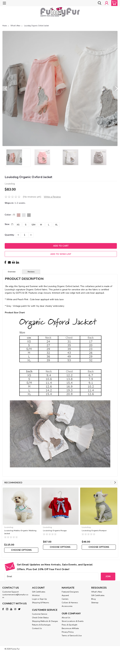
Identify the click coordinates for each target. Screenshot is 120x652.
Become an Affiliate (70, 628)
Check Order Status (40, 617)
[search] (99, 3)
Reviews (31, 272)
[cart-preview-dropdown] (114, 3)
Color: (10, 214)
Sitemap (94, 602)
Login (34, 599)
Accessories (67, 606)
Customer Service (39, 614)
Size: (9, 224)
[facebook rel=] (3, 609)
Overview (11, 272)
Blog (93, 599)
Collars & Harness (70, 602)
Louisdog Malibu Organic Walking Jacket (20, 532)
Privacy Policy (68, 632)
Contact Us (37, 628)
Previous (4, 88)
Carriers (65, 599)
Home (4, 26)
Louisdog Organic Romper (94, 530)
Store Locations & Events (73, 621)
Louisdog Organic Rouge (55, 530)
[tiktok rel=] (15, 609)
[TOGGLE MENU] (4, 3)
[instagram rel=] (7, 609)
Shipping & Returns (40, 602)
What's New (15, 26)
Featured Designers (70, 592)
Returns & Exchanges (41, 625)
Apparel (65, 595)
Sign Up (43, 599)
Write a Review (52, 197)
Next (115, 88)
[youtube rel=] (11, 609)
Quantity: (9, 234)
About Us (66, 617)
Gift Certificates (38, 592)
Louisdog (8, 527)
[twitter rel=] (19, 609)
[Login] (106, 3)
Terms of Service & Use (72, 635)
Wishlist (36, 595)
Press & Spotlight (69, 625)
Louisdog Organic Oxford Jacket (36, 26)
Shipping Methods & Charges (45, 621)
